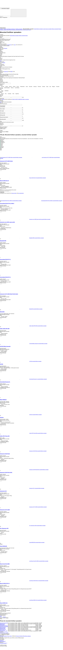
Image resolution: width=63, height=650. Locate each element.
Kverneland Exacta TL (4, 625)
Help (4, 632)
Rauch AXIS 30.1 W (4, 180)
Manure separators (12, 29)
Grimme (2, 417)
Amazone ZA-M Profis (5, 453)
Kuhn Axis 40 (2, 630)
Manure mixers (6, 29)
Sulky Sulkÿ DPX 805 (4, 328)
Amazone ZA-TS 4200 (5, 509)
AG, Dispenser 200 (4, 528)
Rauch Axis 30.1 (3, 627)
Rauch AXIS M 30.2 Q (4, 583)
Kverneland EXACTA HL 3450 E (7, 203)
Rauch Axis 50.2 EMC (5, 563)
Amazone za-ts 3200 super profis (7, 222)
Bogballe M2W (2, 628)
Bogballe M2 (2, 624)
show (1, 130)
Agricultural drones (19, 29)
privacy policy (14, 193)
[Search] (18, 13)
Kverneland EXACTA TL (5, 259)
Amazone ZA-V (3, 491)
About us (1, 632)
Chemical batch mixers (27, 29)
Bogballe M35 (3, 240)
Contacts (6, 632)
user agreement (21, 193)
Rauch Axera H (2, 623)
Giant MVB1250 (3, 546)
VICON (1, 364)
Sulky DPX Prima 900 (4, 436)
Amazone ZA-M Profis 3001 (6, 472)
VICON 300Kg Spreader (5, 346)
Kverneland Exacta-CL (5, 381)
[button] (31, 22)
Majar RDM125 (3, 399)
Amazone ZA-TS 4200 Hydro (6, 161)
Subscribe (2, 192)
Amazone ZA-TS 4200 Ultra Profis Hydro (9, 294)
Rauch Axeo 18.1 (3, 629)
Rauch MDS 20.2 (3, 602)
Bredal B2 (2, 311)
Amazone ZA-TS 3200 (4, 626)
